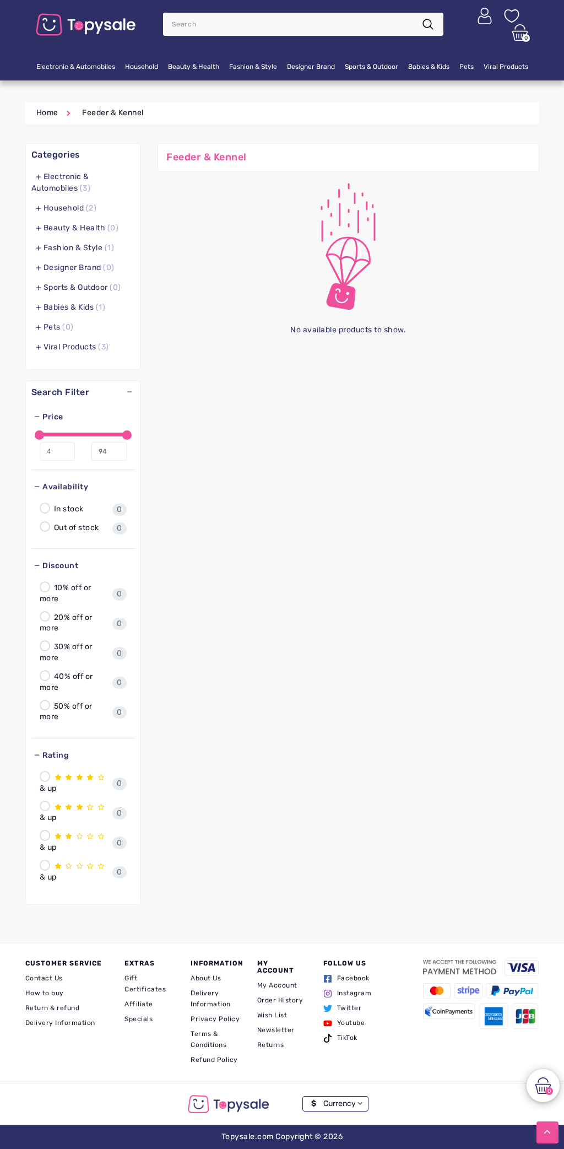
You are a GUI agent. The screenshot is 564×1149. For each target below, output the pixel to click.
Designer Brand (311, 67)
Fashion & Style (253, 67)
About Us (206, 978)
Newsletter (276, 1030)
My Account (277, 985)
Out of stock (75, 527)
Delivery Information (60, 1023)
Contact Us (44, 978)
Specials (138, 1019)
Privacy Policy (215, 1019)
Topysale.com (247, 1136)
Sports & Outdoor (371, 67)
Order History (280, 1000)
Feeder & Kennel (113, 112)
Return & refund (52, 1008)
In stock (68, 509)
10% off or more (65, 593)
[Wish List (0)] (511, 15)
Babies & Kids (428, 67)
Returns (270, 1045)
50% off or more (66, 711)
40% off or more (66, 682)
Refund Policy (214, 1060)
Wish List (272, 1015)
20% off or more (66, 622)
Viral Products (506, 67)
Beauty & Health (193, 67)
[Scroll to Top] (547, 1132)
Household (141, 67)
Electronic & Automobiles (75, 67)
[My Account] (484, 15)
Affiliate (138, 1004)
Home (47, 112)
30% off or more (66, 652)
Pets (466, 67)
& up (48, 788)
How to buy (44, 993)
